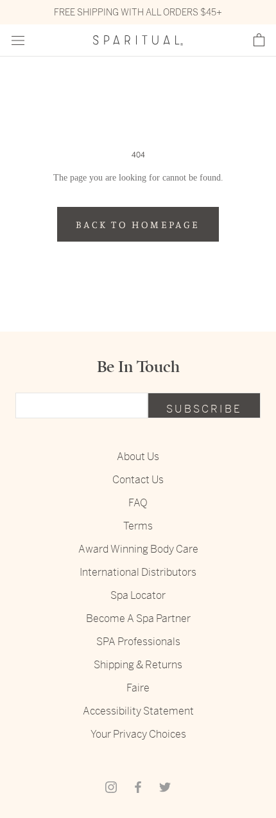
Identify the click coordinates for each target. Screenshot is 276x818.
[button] (259, 40)
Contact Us (138, 479)
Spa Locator (138, 595)
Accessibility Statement (138, 711)
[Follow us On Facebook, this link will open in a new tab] (138, 786)
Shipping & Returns (138, 664)
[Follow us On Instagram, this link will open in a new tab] (111, 786)
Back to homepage (138, 224)
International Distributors (138, 572)
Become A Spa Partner (138, 618)
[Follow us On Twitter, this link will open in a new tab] (165, 786)
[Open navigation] (18, 41)
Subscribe (204, 409)
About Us (138, 456)
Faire (138, 688)
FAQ (138, 503)
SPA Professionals (138, 641)
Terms (138, 526)
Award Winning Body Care (138, 549)
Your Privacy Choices (138, 734)
